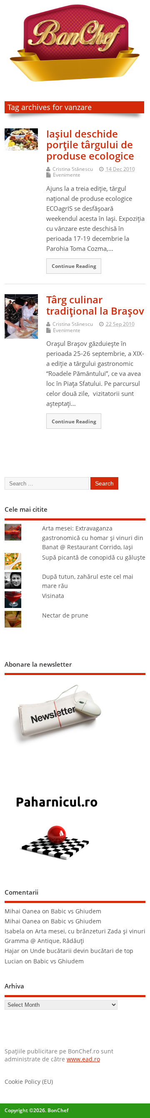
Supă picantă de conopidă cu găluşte (93, 557)
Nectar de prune (65, 615)
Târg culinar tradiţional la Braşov (95, 305)
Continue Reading (74, 266)
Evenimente (66, 174)
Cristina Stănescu (72, 169)
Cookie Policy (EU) (29, 1081)
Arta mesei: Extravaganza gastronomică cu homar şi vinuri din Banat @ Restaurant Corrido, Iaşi (92, 538)
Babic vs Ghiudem (76, 911)
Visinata (53, 596)
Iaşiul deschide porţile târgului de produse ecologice (90, 145)
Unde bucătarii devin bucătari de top (81, 951)
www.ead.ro (83, 1059)
